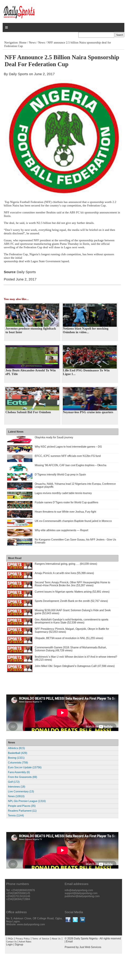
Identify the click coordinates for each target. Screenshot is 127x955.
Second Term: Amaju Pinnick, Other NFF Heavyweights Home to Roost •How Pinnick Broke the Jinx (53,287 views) (72, 584)
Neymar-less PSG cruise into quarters (88, 412)
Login (9, 944)
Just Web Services (90, 947)
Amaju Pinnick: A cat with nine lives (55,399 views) (64, 573)
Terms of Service (40, 938)
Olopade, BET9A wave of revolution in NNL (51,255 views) (69, 638)
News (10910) (16, 796)
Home (22, 42)
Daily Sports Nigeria (86, 938)
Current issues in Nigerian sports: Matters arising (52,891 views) (72, 591)
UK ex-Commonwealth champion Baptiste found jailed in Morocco (73, 521)
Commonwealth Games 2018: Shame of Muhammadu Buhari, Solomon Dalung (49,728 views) (71, 649)
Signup (19, 944)
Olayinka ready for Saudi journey (54, 437)
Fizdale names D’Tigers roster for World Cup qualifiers (66, 502)
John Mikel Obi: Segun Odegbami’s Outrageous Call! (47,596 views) (75, 666)
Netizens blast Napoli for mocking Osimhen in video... (85, 330)
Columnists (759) (18, 762)
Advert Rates (25, 941)
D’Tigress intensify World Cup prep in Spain (60, 474)
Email (69, 941)
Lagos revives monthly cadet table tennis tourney (63, 493)
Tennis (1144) (16, 815)
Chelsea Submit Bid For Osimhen (28, 412)
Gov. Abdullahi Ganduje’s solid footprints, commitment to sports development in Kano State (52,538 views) (71, 621)
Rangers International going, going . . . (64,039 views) (66, 563)
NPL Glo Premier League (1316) (27, 801)
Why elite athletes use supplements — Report (61, 530)
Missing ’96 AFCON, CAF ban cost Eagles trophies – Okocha (70, 465)
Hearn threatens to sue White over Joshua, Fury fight (65, 511)
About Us (56, 938)
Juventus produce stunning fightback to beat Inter (30, 330)
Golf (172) (14, 781)
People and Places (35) (22, 805)
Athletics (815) (16, 748)
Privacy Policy (23, 938)
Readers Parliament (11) (22, 810)
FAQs (10, 938)
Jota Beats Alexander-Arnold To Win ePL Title (30, 372)
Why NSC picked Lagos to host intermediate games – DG (68, 446)
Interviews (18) (16, 786)
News (32, 42)
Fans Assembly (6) (19, 772)
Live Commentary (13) (21, 791)
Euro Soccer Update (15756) (25, 767)
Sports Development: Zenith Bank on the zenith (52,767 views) (71, 601)
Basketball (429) (17, 753)
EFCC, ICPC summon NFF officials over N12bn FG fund (68, 456)
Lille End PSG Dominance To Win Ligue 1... (86, 372)
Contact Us (11, 941)
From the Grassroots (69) (22, 777)
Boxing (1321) (16, 757)
